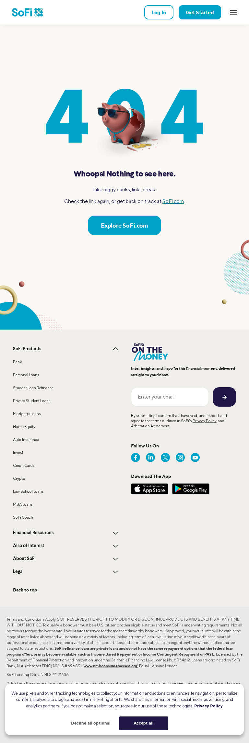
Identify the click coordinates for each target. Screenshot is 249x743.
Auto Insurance (26, 439)
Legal (18, 571)
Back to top (25, 589)
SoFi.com (173, 201)
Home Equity (24, 426)
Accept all (144, 723)
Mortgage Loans (27, 413)
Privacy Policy (204, 420)
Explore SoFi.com (124, 225)
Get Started (200, 12)
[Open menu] (233, 12)
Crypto (19, 478)
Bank (17, 361)
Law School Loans (28, 491)
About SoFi (24, 559)
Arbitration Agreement (150, 425)
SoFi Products (27, 349)
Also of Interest (28, 546)
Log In (158, 12)
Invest (18, 452)
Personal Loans (26, 374)
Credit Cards (24, 465)
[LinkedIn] (150, 457)
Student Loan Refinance (33, 387)
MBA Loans (23, 504)
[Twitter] (165, 457)
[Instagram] (180, 457)
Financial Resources (33, 533)
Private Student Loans (32, 400)
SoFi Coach (23, 517)
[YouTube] (195, 457)
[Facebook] (135, 457)
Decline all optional (91, 723)
